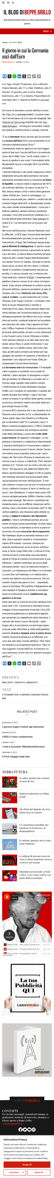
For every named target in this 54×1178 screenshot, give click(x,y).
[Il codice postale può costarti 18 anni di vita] (9, 782)
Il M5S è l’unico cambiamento (17, 736)
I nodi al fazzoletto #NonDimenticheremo (23, 746)
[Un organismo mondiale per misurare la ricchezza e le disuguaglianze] (9, 828)
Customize (14, 1172)
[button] (4, 2)
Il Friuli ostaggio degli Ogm (16, 756)
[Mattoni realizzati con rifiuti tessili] (9, 797)
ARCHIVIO (13, 43)
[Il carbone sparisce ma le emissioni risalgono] (9, 844)
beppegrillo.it (8, 62)
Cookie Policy (42, 1158)
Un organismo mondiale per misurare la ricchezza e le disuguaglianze (34, 828)
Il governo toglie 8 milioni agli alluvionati (23, 726)
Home (4, 43)
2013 (20, 43)
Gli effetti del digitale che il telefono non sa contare (35, 811)
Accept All (27, 1164)
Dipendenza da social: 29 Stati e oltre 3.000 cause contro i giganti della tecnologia (35, 874)
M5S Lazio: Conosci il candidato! (20, 682)
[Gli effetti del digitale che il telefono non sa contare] (9, 813)
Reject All (38, 1172)
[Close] (52, 1136)
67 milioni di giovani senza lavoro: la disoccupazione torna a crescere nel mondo (35, 859)
